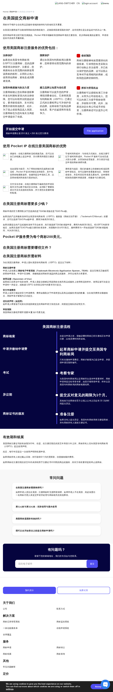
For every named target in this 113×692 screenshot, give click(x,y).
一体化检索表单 (10, 628)
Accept (98, 686)
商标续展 (7, 654)
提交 (92, 564)
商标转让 (60, 647)
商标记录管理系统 (11, 622)
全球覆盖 (7, 635)
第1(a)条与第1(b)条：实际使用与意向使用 (36, 506)
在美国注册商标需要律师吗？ (30, 487)
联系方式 (60, 609)
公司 (5, 609)
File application (95, 131)
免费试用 (83, 590)
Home (5, 12)
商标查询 (60, 654)
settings (9, 689)
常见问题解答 (9, 667)
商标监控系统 (62, 622)
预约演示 (29, 590)
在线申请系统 (62, 628)
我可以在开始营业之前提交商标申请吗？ (35, 530)
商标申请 (13, 12)
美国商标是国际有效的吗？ (29, 518)
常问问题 (57, 478)
